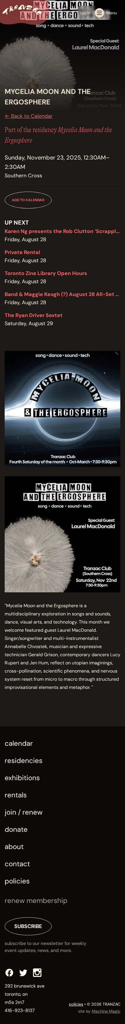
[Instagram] (37, 972)
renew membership (36, 900)
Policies (17, 880)
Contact (17, 863)
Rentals (16, 794)
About (14, 846)
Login (85, 12)
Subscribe (28, 926)
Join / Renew (23, 812)
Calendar (19, 743)
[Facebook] (9, 972)
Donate (16, 829)
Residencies (23, 760)
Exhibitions (22, 777)
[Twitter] (23, 972)
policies (76, 1004)
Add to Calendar (28, 200)
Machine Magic (106, 1011)
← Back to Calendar (29, 116)
